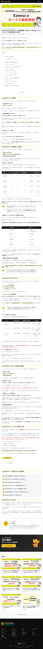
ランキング (3, 632)
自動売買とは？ (14, 634)
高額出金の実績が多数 (9, 83)
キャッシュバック (4, 630)
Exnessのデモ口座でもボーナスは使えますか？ (13, 482)
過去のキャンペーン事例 (9, 59)
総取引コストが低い (9, 79)
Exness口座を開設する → (8, 545)
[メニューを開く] (41, 1)
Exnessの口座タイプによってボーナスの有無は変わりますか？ (16, 488)
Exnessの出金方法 (27, 421)
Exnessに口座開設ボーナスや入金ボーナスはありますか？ (15, 476)
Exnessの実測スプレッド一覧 (29, 210)
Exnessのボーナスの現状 (8, 56)
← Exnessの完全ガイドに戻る (21, 614)
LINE (33, 632)
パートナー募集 (3, 637)
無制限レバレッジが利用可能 (10, 81)
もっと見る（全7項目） (21, 92)
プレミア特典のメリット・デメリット (12, 75)
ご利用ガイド (14, 632)
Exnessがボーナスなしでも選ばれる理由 (10, 78)
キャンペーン (3, 634)
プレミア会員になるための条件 (10, 73)
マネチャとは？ (14, 630)
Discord (34, 634)
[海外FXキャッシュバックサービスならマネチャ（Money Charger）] (5, 1)
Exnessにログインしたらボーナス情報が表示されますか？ (15, 485)
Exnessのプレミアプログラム (9, 70)
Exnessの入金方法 (18, 421)
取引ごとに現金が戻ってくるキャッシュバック (20, 141)
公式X (10, 530)
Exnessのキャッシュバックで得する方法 (10, 85)
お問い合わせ (24, 632)
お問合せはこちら (15, 530)
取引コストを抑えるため (9, 64)
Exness (5, 28)
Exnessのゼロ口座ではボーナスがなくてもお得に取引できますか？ (17, 491)
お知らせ (23, 634)
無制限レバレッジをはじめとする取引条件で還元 (13, 65)
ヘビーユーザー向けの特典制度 (10, 72)
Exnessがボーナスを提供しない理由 (10, 62)
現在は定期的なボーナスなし (10, 58)
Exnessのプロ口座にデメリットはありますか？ (13, 495)
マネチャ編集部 (21, 34)
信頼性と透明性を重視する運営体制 (11, 67)
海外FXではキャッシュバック (24, 429)
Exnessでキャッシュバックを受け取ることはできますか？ (15, 479)
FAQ (22, 630)
